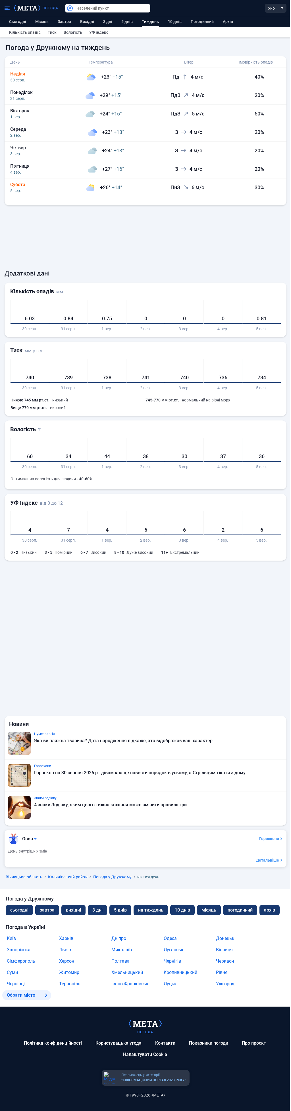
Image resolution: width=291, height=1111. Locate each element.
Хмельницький (127, 972)
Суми (12, 972)
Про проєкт (254, 1043)
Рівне (221, 972)
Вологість (73, 32)
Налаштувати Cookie (145, 1054)
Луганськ (174, 949)
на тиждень (150, 910)
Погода (50, 8)
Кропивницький (180, 972)
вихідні (87, 21)
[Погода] (145, 1023)
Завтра (64, 21)
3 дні (107, 21)
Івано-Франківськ (130, 983)
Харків (66, 938)
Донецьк (225, 938)
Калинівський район (68, 877)
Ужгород (225, 983)
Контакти (165, 1043)
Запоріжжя (18, 949)
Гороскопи (269, 838)
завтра (47, 910)
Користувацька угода (118, 1043)
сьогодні (19, 910)
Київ (11, 938)
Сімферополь (21, 961)
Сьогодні (17, 21)
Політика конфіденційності (53, 1043)
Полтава (120, 961)
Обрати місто (21, 995)
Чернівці (16, 983)
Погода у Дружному (112, 877)
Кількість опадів (25, 32)
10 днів (175, 21)
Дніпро (118, 938)
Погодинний (202, 21)
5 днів (127, 21)
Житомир (69, 972)
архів (228, 21)
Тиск (52, 32)
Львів (65, 949)
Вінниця (224, 949)
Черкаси (225, 961)
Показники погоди (208, 1043)
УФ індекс (98, 32)
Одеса (170, 938)
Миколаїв (121, 949)
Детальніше (267, 860)
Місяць (42, 21)
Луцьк (170, 983)
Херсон (66, 961)
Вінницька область (24, 877)
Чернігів (172, 961)
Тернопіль (69, 983)
